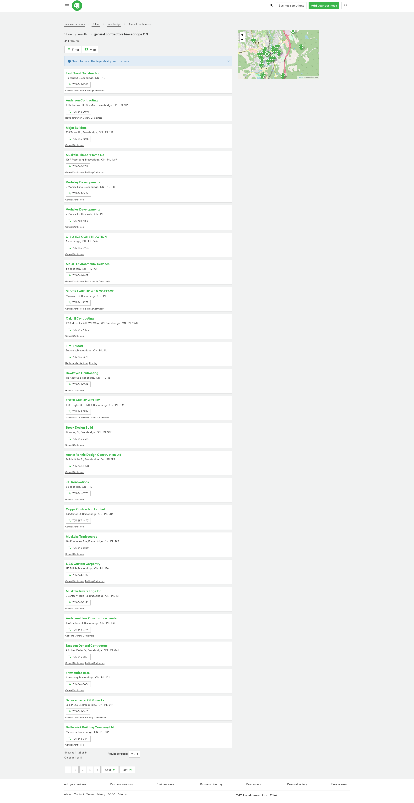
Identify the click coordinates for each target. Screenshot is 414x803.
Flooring (93, 363)
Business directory (211, 784)
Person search (254, 784)
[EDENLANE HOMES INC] (294, 32)
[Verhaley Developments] (280, 53)
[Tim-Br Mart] (272, 59)
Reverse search (340, 784)
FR (345, 5)
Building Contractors (94, 90)
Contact (79, 794)
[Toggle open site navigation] (67, 6)
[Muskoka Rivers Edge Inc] (262, 65)
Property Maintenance (95, 717)
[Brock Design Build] (269, 62)
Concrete (69, 636)
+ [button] (242, 35)
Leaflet (300, 77)
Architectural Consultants (77, 417)
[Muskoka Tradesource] (265, 52)
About (68, 794)
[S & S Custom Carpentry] (263, 60)
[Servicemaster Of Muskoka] (263, 77)
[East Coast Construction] (275, 51)
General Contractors (74, 90)
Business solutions (291, 5)
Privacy (101, 794)
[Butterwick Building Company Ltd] (254, 41)
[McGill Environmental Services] (284, 76)
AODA (111, 794)
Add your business (324, 5)
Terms (90, 794)
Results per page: (118, 753)
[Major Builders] (278, 47)
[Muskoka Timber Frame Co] (302, 47)
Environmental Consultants (97, 281)
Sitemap (123, 794)
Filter (75, 49)
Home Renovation (73, 118)
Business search (166, 784)
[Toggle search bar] (271, 6)
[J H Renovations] (268, 55)
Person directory (297, 784)
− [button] (242, 40)
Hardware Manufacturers (76, 363)
